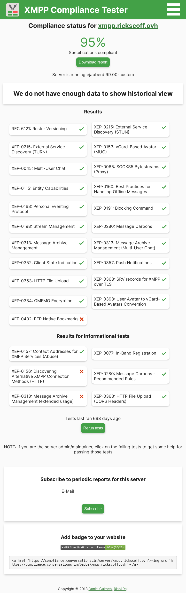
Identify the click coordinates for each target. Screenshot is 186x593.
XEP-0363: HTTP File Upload (40, 280)
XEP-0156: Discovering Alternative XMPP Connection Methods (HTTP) (41, 376)
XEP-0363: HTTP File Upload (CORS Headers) (122, 399)
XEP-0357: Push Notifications (123, 262)
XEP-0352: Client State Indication (45, 262)
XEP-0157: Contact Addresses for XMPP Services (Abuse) (45, 354)
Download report (93, 62)
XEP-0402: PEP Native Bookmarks (45, 318)
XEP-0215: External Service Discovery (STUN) (120, 129)
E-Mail (68, 491)
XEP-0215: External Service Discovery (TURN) (38, 149)
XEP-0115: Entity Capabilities (40, 188)
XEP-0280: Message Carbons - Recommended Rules (124, 376)
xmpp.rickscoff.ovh (128, 25)
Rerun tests (93, 428)
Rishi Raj (120, 589)
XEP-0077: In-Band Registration (125, 353)
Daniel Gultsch (100, 589)
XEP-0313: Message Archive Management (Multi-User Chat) (124, 245)
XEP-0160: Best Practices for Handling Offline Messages (122, 189)
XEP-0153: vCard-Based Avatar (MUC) (125, 149)
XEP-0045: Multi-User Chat (38, 168)
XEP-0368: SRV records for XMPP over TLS (127, 282)
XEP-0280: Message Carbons (123, 226)
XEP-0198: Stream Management (43, 226)
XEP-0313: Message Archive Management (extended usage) (43, 399)
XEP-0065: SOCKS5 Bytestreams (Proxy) (126, 169)
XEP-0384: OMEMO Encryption (42, 300)
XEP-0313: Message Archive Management (40, 245)
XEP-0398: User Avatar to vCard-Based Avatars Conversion (127, 301)
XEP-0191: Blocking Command (123, 208)
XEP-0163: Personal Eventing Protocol (40, 209)
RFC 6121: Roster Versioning (39, 128)
